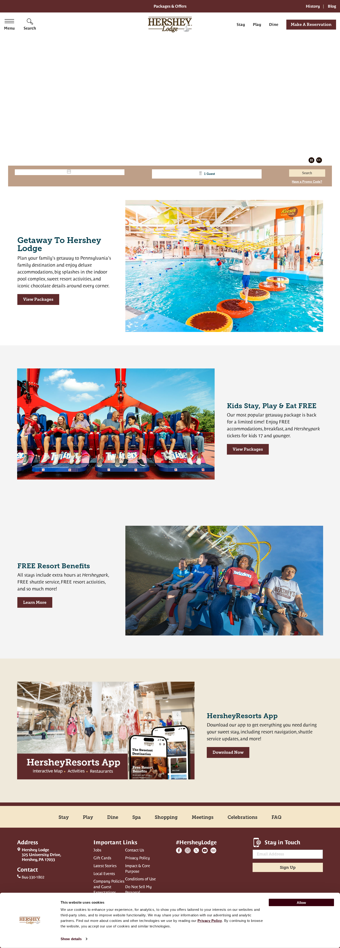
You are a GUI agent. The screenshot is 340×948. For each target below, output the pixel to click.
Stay (241, 24)
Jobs (97, 850)
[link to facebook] (179, 850)
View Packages (35, 301)
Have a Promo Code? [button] (307, 181)
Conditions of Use (140, 879)
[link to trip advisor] (213, 850)
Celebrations (242, 817)
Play (257, 24)
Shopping (166, 817)
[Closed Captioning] (319, 160)
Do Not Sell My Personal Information (138, 892)
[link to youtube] (205, 850)
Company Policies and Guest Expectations (108, 887)
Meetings (202, 817)
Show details (71, 939)
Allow (301, 902)
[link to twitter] (196, 850)
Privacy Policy (137, 858)
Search (30, 28)
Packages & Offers (170, 6)
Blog (332, 6)
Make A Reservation (311, 24)
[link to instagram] (188, 850)
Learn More (34, 602)
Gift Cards (102, 858)
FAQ (276, 817)
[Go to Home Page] (170, 24)
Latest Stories (105, 865)
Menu (9, 28)
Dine (273, 24)
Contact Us (134, 850)
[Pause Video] (312, 160)
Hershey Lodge (39, 855)
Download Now (228, 752)
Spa (136, 817)
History (313, 6)
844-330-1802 (33, 877)
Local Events (104, 873)
